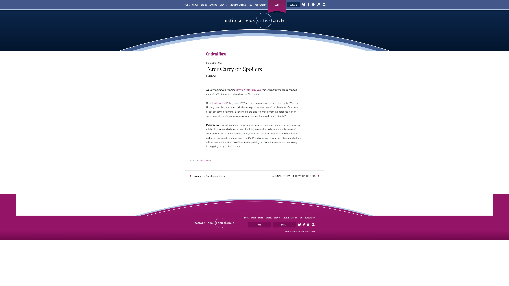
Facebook (309, 4)
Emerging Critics (237, 4)
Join (277, 4)
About (195, 4)
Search (318, 4)
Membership (260, 4)
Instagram (313, 4)
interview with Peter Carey (249, 89)
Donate (293, 4)
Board (204, 4)
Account (324, 4)
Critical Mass (216, 53)
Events (223, 4)
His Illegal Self (219, 103)
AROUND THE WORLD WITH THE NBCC (294, 176)
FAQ (250, 4)
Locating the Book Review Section (209, 176)
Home (187, 4)
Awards (213, 4)
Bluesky (303, 4)
